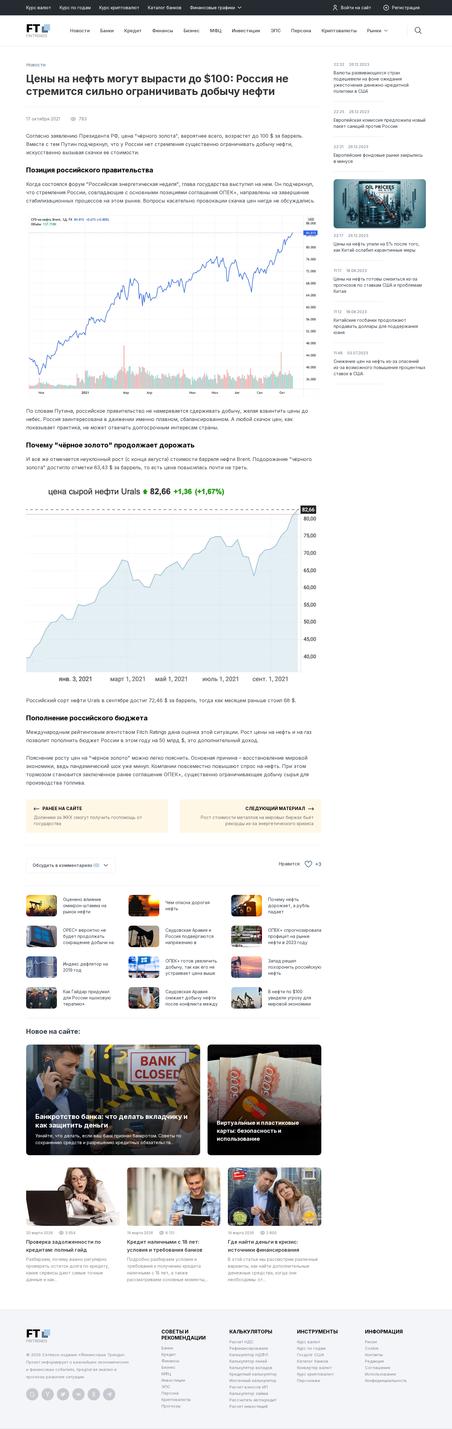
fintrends (36, 30)
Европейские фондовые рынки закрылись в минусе (378, 158)
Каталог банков (164, 7)
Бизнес (192, 30)
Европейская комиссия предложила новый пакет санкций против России (380, 123)
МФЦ (215, 30)
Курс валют (38, 7)
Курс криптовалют (119, 7)
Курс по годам (75, 7)
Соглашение (377, 1367)
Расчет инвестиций (248, 1406)
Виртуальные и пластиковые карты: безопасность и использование (258, 1131)
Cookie (372, 1348)
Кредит (133, 30)
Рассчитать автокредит (252, 1399)
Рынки (374, 30)
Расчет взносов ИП (248, 1386)
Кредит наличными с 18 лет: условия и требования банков (164, 1246)
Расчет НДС (241, 1341)
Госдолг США (310, 1354)
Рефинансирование (248, 1348)
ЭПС (276, 30)
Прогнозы (170, 1405)
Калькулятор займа (248, 1393)
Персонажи (308, 1380)
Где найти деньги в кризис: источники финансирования (263, 1246)
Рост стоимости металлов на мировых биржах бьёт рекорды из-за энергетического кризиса (257, 816)
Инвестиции (246, 30)
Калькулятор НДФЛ (248, 1354)
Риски (371, 1341)
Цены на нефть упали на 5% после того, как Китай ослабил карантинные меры (376, 247)
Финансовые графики (212, 7)
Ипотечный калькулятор (252, 1380)
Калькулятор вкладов (250, 1367)
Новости (80, 30)
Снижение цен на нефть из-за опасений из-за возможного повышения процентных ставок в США (380, 367)
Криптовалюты (339, 30)
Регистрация (406, 7)
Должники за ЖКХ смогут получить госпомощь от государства (88, 816)
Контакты (374, 1354)
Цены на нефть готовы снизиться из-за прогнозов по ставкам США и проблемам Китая (378, 285)
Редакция (374, 1361)
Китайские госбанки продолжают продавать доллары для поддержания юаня (376, 326)
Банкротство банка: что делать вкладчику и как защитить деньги (111, 1120)
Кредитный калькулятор (253, 1374)
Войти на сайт (356, 7)
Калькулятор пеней (248, 1361)
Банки (107, 30)
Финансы (162, 30)
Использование (380, 1374)
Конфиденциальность (386, 1380)
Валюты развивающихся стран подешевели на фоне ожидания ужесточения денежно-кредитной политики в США (371, 82)
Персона (301, 30)
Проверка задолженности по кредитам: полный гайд (63, 1246)
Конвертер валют (314, 1367)
